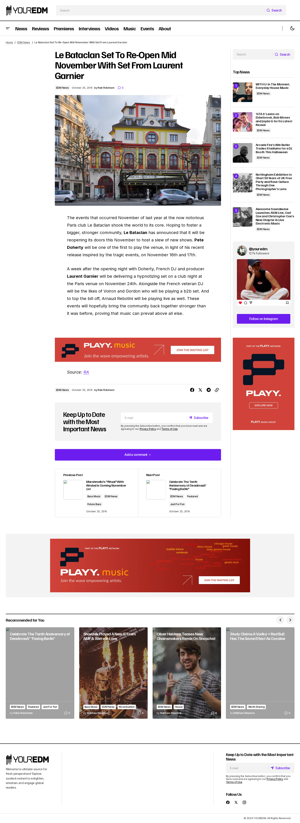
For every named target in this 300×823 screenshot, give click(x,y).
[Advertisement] (263, 384)
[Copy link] (217, 390)
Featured (192, 496)
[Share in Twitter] (200, 390)
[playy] (138, 350)
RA (86, 372)
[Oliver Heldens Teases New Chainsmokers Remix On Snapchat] (187, 673)
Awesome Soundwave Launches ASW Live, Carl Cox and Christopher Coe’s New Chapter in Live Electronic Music (275, 216)
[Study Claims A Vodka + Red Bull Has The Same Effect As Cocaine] (260, 673)
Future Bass (94, 504)
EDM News (23, 42)
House (179, 706)
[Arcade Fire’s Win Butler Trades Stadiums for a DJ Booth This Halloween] (242, 153)
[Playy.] (150, 565)
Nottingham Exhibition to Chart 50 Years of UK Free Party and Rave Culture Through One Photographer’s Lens (274, 182)
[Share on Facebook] (192, 390)
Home (9, 42)
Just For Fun (177, 504)
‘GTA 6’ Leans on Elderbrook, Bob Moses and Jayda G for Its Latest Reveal (274, 119)
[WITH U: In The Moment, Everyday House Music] (242, 92)
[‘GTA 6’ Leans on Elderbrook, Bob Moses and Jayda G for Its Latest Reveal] (242, 122)
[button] (8, 28)
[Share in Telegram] (209, 390)
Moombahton (127, 706)
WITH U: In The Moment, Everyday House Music (273, 86)
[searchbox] (160, 10)
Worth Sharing (256, 706)
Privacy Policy (148, 428)
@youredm (258, 248)
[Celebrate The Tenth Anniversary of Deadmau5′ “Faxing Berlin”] (40, 673)
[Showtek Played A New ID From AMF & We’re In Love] (113, 673)
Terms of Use (169, 428)
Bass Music (94, 496)
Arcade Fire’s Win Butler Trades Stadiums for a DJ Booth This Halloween (274, 148)
